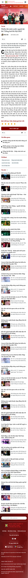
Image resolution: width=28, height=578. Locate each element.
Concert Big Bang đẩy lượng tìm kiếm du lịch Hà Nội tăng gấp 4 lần (13, 263)
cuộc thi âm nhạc (6, 162)
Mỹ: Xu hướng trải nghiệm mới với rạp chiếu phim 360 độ (12, 448)
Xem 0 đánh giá (14, 128)
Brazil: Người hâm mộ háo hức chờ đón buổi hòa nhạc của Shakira (13, 504)
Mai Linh (6, 34)
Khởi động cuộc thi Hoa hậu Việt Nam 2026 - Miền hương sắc (12, 436)
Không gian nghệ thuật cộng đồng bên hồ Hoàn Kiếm (13, 321)
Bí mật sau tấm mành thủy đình (10, 229)
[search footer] (3, 518)
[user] (25, 2)
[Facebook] (13, 539)
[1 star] (2, 124)
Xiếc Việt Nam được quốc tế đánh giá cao (13, 494)
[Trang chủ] (10, 6)
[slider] (14, 19)
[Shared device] (22, 39)
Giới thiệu (4, 531)
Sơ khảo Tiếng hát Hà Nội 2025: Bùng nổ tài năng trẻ (15, 141)
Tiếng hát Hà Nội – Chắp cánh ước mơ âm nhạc (14, 152)
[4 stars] (11, 124)
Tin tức (3, 26)
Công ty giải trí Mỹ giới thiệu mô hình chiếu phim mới (12, 460)
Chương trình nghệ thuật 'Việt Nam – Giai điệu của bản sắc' (13, 195)
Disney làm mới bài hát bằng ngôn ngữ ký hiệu (13, 483)
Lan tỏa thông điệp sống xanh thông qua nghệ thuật (13, 286)
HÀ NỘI (21, 6)
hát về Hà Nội (15, 162)
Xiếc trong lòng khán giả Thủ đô (11, 173)
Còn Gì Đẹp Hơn (6, 165)
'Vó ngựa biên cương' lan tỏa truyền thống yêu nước (14, 218)
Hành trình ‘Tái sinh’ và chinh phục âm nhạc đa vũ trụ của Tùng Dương (13, 240)
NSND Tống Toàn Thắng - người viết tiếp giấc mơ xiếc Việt (13, 207)
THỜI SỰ (15, 6)
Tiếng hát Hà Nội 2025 (12, 56)
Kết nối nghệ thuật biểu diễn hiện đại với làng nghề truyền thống (13, 332)
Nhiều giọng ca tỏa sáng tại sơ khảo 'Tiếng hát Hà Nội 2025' (13, 147)
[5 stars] (14, 124)
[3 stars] (8, 124)
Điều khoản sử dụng (12, 531)
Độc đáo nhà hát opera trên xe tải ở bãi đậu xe (12, 309)
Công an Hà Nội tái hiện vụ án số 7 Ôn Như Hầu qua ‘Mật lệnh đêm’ (14, 297)
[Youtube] (15, 539)
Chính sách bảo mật (21, 531)
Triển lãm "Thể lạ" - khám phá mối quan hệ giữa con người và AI (13, 251)
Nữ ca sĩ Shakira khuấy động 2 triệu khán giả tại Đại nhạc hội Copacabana (13, 471)
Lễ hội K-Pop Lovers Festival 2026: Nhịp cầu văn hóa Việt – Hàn (13, 274)
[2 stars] (5, 124)
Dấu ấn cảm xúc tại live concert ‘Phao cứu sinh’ (13, 183)
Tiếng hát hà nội (5, 160)
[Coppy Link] (25, 39)
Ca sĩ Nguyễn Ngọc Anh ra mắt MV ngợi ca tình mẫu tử (14, 425)
